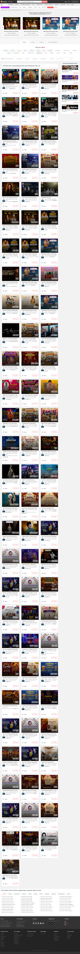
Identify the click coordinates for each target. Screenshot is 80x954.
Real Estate (62, 4)
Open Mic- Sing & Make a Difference (50, 282)
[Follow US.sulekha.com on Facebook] (33, 923)
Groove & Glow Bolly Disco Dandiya (49, 705)
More (72, 4)
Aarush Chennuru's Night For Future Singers (31, 310)
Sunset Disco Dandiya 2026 (48, 762)
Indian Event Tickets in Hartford (7, 901)
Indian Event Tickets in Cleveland (8, 899)
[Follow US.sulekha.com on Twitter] (36, 923)
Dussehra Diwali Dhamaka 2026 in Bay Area (31, 705)
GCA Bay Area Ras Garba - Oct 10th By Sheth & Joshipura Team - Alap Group (38, 592)
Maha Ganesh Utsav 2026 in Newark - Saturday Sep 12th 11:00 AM (36, 31)
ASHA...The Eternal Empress (28, 479)
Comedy (35, 7)
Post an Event (29, 936)
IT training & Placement (25, 4)
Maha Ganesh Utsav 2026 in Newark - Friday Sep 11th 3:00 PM (16, 31)
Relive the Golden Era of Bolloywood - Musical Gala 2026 (15, 225)
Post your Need (20, 925)
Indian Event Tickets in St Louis (26, 909)
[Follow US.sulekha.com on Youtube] (41, 923)
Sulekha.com (2, 5)
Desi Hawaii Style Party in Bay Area (30, 395)
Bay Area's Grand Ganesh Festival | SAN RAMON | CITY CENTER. (17, 367)
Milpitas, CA (46, 88)
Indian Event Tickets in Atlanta (7, 896)
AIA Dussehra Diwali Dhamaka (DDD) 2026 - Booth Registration (55, 677)
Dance (25, 50)
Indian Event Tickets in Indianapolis (47, 901)
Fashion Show (57, 50)
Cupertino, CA (8, 653)
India (67, 924)
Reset (52, 58)
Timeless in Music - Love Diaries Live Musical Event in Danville (36, 112)
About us (55, 933)
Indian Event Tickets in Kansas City (8, 902)
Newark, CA (53, 256)
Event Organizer (53, 42)
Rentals (16, 4)
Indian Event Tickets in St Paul (46, 909)
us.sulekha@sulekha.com (7, 923)
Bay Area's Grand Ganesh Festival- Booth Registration (33, 367)
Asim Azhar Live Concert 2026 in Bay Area (12, 875)
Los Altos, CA (27, 455)
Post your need (75, 1)
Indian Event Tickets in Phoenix (7, 906)
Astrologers (2, 943)
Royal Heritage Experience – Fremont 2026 (51, 790)
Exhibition (50, 50)
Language (30, 7)
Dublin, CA (27, 88)
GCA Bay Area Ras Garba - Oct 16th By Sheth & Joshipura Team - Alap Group (58, 649)
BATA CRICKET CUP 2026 (8, 84)
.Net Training (16, 933)
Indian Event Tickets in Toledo (7, 910)
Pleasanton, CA (47, 681)
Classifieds (69, 937)
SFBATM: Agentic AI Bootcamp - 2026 (11, 141)
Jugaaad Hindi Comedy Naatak (29, 338)
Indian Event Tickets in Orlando (46, 904)
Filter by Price (19, 58)
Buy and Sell (2, 938)
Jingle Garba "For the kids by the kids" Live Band (13, 621)
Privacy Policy (56, 937)
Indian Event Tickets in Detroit (65, 899)
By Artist (27, 58)
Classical (12, 50)
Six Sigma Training (17, 938)
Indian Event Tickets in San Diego (65, 907)
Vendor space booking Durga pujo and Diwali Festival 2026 (15, 705)
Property (68, 933)
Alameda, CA (5, 456)
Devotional (32, 50)
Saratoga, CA (27, 625)
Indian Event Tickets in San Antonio (47, 907)
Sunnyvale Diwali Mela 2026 (48, 508)
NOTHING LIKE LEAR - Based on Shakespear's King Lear (54, 564)
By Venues (35, 58)
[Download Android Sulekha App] (52, 923)
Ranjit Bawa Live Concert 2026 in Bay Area (12, 423)
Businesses (69, 936)
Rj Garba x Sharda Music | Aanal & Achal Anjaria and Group (15, 762)
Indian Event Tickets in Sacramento (27, 907)
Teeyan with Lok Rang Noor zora (29, 84)
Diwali (38, 50)
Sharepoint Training (17, 936)
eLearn (68, 938)
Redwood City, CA (14, 341)
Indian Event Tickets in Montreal (65, 902)
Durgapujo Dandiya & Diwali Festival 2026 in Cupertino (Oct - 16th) (17, 677)
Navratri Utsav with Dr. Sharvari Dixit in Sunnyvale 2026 (53, 592)
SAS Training (16, 942)
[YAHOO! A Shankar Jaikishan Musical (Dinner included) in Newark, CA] (49, 23)
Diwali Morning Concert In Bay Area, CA (50, 846)
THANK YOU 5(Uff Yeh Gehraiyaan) (10, 451)
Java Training (16, 937)
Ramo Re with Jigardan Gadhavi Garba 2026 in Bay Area (54, 423)
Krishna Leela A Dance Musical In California (31, 197)
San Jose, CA (52, 143)
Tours (20, 7)
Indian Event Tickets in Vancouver (46, 910)
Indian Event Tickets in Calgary (26, 898)
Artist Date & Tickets (5, 7)
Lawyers (56, 4)
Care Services (39, 4)
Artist (32, 42)
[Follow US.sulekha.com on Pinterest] (38, 923)
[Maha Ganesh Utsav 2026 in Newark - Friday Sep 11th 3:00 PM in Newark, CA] (10, 23)
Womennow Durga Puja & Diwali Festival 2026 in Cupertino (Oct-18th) (57, 734)
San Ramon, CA (12, 88)
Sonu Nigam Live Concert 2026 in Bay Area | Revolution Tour (55, 141)
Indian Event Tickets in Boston (7, 898)
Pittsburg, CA (8, 229)
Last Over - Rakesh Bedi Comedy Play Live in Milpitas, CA (54, 479)
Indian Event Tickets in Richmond (8, 907)
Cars (68, 4)
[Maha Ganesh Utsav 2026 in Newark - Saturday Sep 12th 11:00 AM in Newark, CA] (30, 23)
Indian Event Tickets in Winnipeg (7, 912)
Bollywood (6, 50)
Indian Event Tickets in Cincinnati (65, 898)
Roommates (10, 4)
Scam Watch (2, 946)
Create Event (50, 7)
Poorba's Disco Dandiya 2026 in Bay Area (31, 649)
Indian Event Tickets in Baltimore (46, 896)
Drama (44, 50)
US (66, 921)
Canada (67, 923)
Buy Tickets (35, 93)
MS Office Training (17, 943)
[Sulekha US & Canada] (4, 1)
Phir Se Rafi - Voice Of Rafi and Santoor (50, 112)
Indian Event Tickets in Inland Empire (66, 901)
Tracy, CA (26, 653)
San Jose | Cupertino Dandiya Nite (49, 536)
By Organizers (43, 58)
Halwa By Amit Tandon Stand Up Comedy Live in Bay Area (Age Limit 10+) (58, 395)
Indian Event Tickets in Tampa (65, 909)
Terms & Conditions (57, 936)
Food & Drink (75, 50)
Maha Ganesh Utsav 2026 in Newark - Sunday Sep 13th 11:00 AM (56, 310)
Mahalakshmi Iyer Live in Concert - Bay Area (31, 790)
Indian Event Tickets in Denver (46, 899)
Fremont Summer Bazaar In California (30, 141)
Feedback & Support (5, 925)
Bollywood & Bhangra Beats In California (11, 112)
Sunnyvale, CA (15, 115)
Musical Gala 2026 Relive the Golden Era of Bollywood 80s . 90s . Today (38, 225)
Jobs (33, 4)
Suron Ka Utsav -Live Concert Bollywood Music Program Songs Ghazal (57, 84)
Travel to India (43, 933)
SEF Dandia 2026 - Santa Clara (29, 564)
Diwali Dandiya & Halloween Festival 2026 (12, 846)
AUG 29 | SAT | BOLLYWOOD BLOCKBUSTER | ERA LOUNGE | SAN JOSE (18, 169)
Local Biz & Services (48, 4)
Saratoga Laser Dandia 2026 (28, 621)
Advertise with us (56, 938)
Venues (42, 42)
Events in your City (30, 933)
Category (24, 7)
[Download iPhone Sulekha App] (49, 923)
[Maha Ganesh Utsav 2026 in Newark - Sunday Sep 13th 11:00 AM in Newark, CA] (69, 23)
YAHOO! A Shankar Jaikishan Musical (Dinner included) (54, 31)
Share (6, 93)
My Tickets (44, 7)
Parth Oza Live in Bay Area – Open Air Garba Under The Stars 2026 (17, 395)
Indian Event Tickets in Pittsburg (26, 906)
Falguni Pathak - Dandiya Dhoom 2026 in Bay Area (33, 536)
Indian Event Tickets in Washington (66, 910)
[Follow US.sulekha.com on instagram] (43, 923)
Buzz (39, 7)
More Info (15, 93)
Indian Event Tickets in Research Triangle (67, 906)
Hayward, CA (27, 201)
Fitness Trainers (66, 50)
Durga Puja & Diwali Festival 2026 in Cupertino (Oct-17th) (34, 677)
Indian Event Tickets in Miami (46, 902)
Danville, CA (27, 116)
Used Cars (2, 937)
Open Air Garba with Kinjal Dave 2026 (11, 536)
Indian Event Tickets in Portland (46, 906)
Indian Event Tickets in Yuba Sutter (27, 912)
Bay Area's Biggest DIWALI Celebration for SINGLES (33, 846)
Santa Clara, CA (8, 512)
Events (5, 4)
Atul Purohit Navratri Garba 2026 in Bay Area (12, 508)
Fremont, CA (27, 145)
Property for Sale (3, 936)
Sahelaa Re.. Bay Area (46, 197)
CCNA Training (16, 941)
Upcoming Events (14, 7)
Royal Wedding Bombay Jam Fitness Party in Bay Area (34, 451)
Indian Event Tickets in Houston (26, 901)
